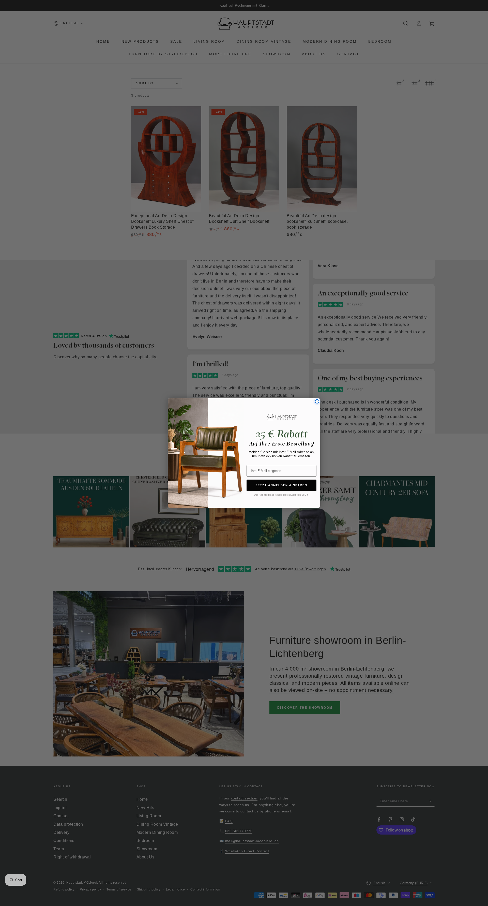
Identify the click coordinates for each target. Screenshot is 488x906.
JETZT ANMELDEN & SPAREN (281, 485)
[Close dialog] (317, 401)
